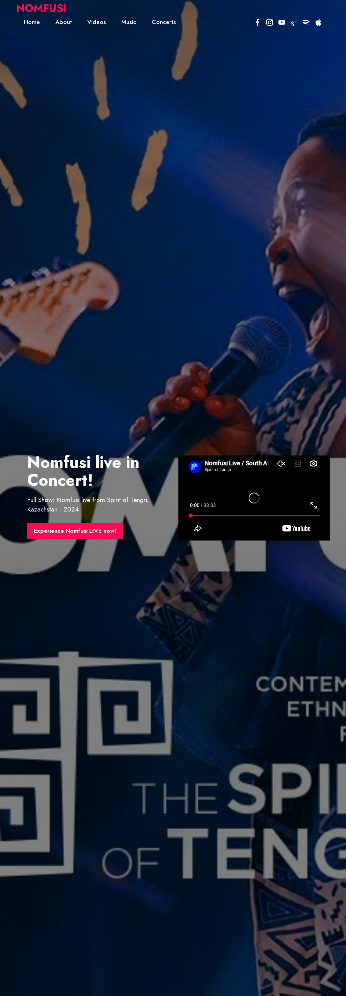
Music (128, 22)
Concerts (164, 22)
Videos (96, 22)
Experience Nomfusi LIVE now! (75, 530)
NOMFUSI (41, 8)
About (63, 22)
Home (32, 22)
